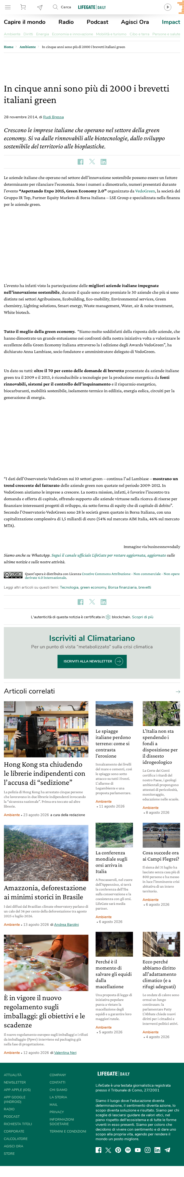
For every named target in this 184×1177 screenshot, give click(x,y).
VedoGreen (145, 190)
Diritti (28, 34)
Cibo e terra (139, 34)
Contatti (57, 1082)
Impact (171, 22)
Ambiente (12, 34)
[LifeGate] (92, 7)
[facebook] (98, 1150)
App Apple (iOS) (17, 1090)
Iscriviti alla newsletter (88, 661)
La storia (58, 1097)
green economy (93, 587)
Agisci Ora (135, 22)
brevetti (144, 587)
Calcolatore (16, 1139)
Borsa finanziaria (122, 587)
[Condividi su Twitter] (92, 162)
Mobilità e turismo (111, 34)
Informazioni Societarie (62, 1121)
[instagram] (147, 1150)
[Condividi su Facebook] (80, 162)
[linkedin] (157, 1150)
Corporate (14, 1131)
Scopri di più (142, 617)
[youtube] (138, 1150)
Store (23, 7)
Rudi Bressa (53, 117)
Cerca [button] (66, 7)
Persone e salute (166, 34)
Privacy (57, 1112)
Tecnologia (69, 587)
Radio (66, 22)
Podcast (97, 22)
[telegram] (167, 1150)
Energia (42, 34)
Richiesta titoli (18, 1124)
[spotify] (128, 1150)
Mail (54, 1104)
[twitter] (108, 1150)
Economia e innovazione (72, 34)
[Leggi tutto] (176, 691)
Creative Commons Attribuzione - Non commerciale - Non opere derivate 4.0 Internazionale (102, 576)
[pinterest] (118, 1150)
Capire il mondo (25, 22)
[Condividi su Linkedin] (103, 162)
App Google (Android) (14, 1099)
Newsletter (40, 7)
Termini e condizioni (68, 1131)
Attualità (13, 1075)
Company (58, 1075)
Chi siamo (58, 1090)
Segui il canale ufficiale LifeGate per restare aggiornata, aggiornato (109, 555)
